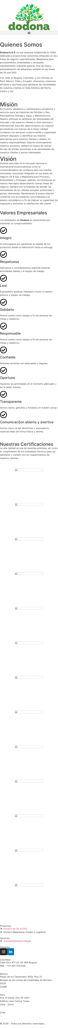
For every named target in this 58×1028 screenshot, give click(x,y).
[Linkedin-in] (10, 951)
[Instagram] (3, 951)
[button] (29, 33)
